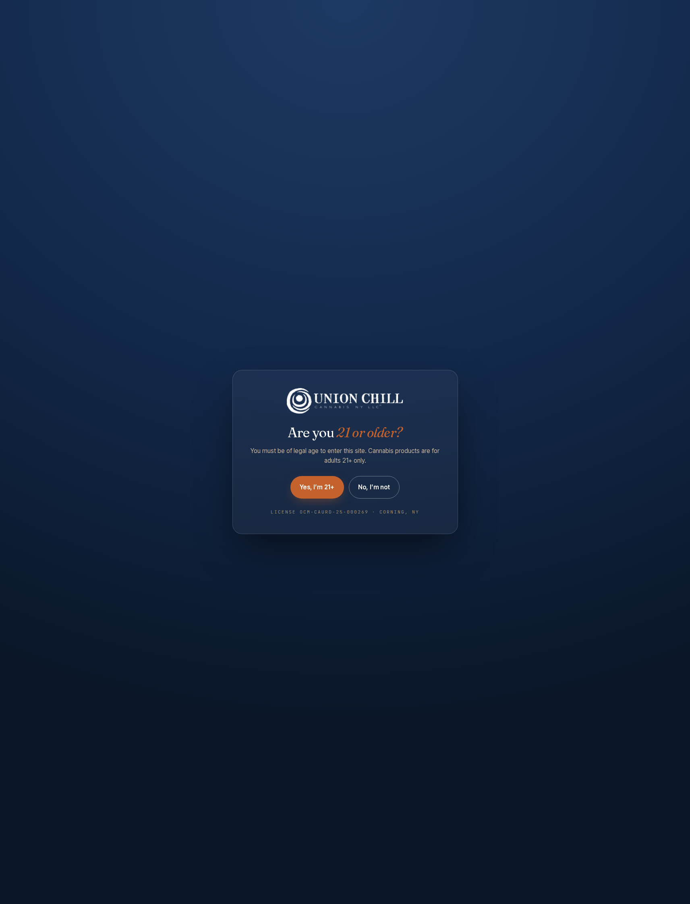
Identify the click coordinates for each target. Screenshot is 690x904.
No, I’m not (374, 487)
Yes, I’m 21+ (317, 487)
